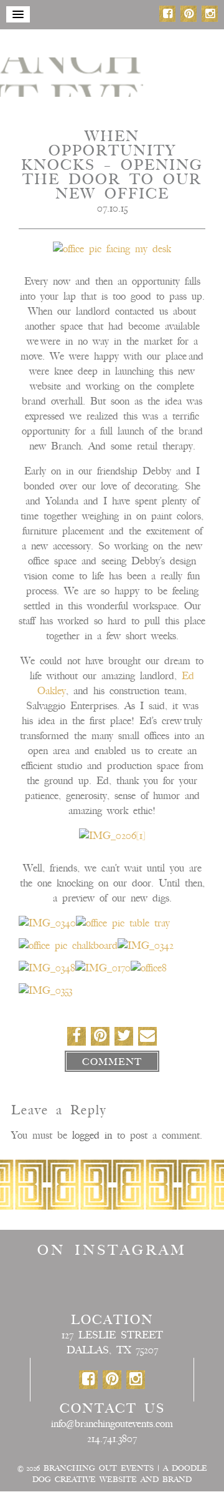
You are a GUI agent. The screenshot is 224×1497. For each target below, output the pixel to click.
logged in (92, 1135)
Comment (112, 1062)
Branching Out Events (99, 1468)
